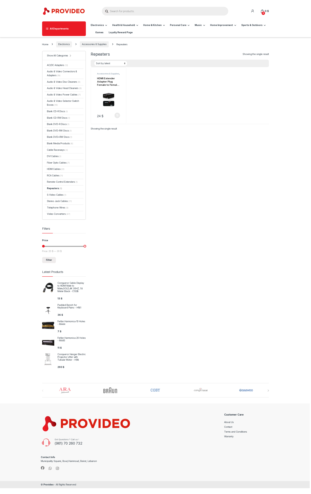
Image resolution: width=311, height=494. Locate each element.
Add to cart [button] (117, 115)
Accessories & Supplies (94, 44)
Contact (228, 426)
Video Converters (58, 213)
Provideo (48, 484)
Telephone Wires (57, 207)
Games (99, 32)
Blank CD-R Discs (57, 111)
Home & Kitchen (152, 25)
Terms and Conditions (235, 431)
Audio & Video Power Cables (64, 94)
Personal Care (178, 25)
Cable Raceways (57, 149)
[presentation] (268, 390)
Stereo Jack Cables (59, 201)
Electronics (97, 25)
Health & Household (123, 25)
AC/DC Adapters (57, 65)
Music (198, 25)
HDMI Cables (55, 169)
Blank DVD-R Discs (58, 124)
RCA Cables (55, 175)
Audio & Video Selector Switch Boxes (63, 103)
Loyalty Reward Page (120, 32)
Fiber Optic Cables (58, 162)
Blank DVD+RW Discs (59, 136)
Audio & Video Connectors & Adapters (62, 73)
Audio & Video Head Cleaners (64, 88)
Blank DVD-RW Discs (59, 130)
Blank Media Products (60, 143)
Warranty (229, 436)
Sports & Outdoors (252, 25)
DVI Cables (54, 156)
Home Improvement (221, 25)
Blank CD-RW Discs (58, 117)
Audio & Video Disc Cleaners (63, 81)
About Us (229, 422)
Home (45, 44)
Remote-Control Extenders (62, 181)
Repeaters (54, 188)
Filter (49, 260)
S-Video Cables (56, 194)
